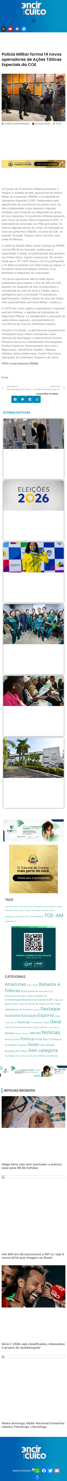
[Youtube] (10, 29)
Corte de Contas (26, 907)
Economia (12, 1016)
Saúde (33, 1044)
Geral (55, 1021)
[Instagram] (3, 29)
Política (27, 1038)
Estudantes (38, 907)
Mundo (35, 1033)
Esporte (46, 1015)
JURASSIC (9, 910)
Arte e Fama (32, 985)
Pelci (17, 1039)
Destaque (50, 1008)
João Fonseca (53, 1027)
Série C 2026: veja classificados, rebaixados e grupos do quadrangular (33, 1345)
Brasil (24, 991)
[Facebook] (17, 29)
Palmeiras (9, 1039)
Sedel (42, 1045)
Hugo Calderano (40, 1027)
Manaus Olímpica (22, 1033)
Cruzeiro (36, 1010)
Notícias (51, 1032)
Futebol (45, 1022)
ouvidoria (45, 910)
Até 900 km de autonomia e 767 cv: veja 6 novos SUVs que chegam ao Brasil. (33, 1256)
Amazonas (15, 984)
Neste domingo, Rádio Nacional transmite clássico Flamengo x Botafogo (33, 1425)
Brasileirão (33, 991)
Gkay (60, 907)
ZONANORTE (10, 921)
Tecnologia (10, 1056)
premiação (19, 917)
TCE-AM (53, 915)
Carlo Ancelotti (35, 995)
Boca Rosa (14, 907)
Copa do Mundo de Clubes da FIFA (36, 1004)
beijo (7, 907)
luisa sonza (19, 910)
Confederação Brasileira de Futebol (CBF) (29, 999)
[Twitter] (24, 29)
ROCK (27, 917)
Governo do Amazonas (15, 1027)
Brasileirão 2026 (46, 991)
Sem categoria (43, 1050)
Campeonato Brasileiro (15, 996)
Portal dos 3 (42, 1039)
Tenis (18, 1056)
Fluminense (36, 1022)
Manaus (9, 1033)
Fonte (5, 377)
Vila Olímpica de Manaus (46, 1055)
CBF (45, 996)
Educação (29, 1016)
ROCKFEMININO (36, 917)
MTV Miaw (36, 910)
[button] (33, 20)
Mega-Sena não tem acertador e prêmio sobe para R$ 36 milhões (32, 1166)
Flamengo (23, 1022)
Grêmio (30, 1027)
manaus (27, 910)
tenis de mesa (27, 1056)
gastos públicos (50, 907)
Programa (22, 1045)
